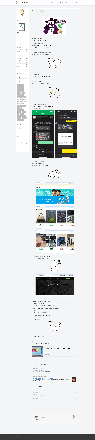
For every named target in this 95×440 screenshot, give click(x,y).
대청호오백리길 (20, 89)
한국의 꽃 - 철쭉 (35, 398)
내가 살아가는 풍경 (38, 416)
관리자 (77, 2)
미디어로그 (56, 2)
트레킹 (19, 95)
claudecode (24, 116)
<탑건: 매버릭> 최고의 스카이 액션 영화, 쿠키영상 (39, 397)
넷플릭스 (19, 111)
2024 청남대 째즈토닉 (35, 392)
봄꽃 (23, 99)
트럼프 (19, 101)
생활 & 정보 (22, 66)
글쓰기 (72, 2)
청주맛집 (23, 111)
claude (19, 97)
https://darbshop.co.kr (37, 368)
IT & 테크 (22, 51)
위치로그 (61, 2)
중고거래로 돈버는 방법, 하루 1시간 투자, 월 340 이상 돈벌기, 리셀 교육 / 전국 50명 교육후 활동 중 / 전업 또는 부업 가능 (51, 380)
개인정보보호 (24, 118)
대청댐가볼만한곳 (20, 91)
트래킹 (19, 120)
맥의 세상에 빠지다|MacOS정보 (22, 36)
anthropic (23, 97)
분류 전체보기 (22, 47)
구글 (18, 84)
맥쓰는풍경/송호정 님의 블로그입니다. (40, 417)
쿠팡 (22, 120)
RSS (23, 435)
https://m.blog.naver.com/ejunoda (39, 376)
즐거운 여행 (22, 58)
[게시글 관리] (36, 386)
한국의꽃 (19, 118)
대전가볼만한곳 (20, 109)
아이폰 (24, 105)
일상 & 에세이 (23, 53)
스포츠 (22, 68)
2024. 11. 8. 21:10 (43, 13)
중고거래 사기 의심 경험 (38, 11)
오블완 (22, 84)
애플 (22, 95)
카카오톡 (19, 93)
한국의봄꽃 (19, 107)
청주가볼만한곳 (24, 101)
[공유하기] (35, 386)
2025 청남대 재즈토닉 (35, 394)
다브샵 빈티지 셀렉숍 (37, 370)
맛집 (22, 56)
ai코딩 (23, 93)
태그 (52, 2)
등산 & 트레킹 (23, 60)
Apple (19, 116)
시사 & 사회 (22, 64)
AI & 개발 (22, 49)
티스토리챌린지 (20, 86)
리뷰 (23, 62)
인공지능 (21, 114)
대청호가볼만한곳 (20, 103)
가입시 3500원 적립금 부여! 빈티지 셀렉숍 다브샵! (42, 371)
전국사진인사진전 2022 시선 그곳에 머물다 (38, 395)
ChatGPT (19, 99)
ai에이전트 (19, 105)
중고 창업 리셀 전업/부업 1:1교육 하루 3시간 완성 (43, 378)
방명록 (66, 2)
